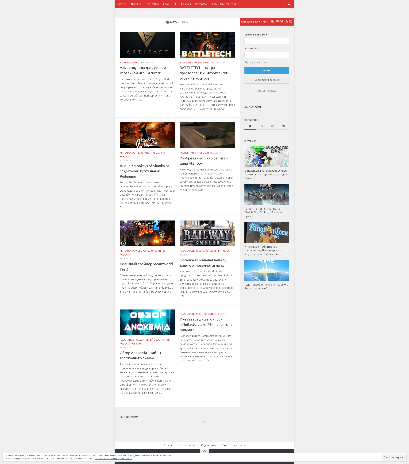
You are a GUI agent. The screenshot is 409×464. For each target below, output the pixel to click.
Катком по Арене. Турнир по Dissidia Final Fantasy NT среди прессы (263, 212)
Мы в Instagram (206, 428)
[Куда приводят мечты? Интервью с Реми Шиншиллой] (266, 270)
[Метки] (283, 126)
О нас (225, 445)
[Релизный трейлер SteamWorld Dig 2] (147, 233)
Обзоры (186, 4)
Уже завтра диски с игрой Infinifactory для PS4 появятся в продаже (206, 324)
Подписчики (208, 445)
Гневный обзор (152, 340)
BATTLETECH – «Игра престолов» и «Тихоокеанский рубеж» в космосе (205, 73)
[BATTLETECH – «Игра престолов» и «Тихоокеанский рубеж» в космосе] (207, 45)
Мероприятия (187, 445)
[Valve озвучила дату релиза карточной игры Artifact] (147, 45)
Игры (127, 62)
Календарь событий (224, 4)
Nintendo (136, 4)
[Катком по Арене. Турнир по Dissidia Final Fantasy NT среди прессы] (266, 194)
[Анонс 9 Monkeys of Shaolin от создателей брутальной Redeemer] (147, 135)
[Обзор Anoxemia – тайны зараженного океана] (147, 322)
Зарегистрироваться (267, 79)
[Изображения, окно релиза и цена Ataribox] (207, 135)
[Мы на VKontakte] (277, 21)
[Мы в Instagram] (290, 21)
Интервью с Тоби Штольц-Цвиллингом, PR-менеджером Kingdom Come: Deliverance (263, 250)
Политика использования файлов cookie (113, 458)
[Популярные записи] (250, 126)
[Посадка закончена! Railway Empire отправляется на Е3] (207, 233)
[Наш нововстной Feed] (286, 21)
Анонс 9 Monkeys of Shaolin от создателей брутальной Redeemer (145, 171)
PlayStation (152, 4)
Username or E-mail (256, 34)
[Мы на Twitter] (281, 21)
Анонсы (188, 62)
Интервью (201, 4)
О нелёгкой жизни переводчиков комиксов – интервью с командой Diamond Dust (265, 174)
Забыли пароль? (266, 90)
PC (175, 4)
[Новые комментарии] (272, 126)
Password (251, 48)
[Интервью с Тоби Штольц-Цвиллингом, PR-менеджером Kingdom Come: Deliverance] (266, 232)
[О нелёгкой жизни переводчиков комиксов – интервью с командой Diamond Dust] (266, 156)
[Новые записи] (261, 126)
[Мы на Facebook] (272, 21)
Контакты (239, 445)
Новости (137, 62)
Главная (122, 4)
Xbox (166, 4)
